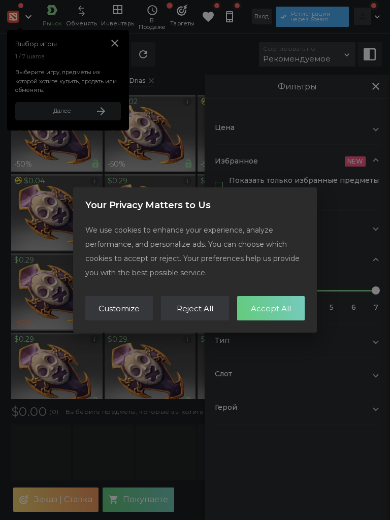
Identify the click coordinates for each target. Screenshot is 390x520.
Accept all (271, 308)
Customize (119, 308)
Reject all (195, 308)
